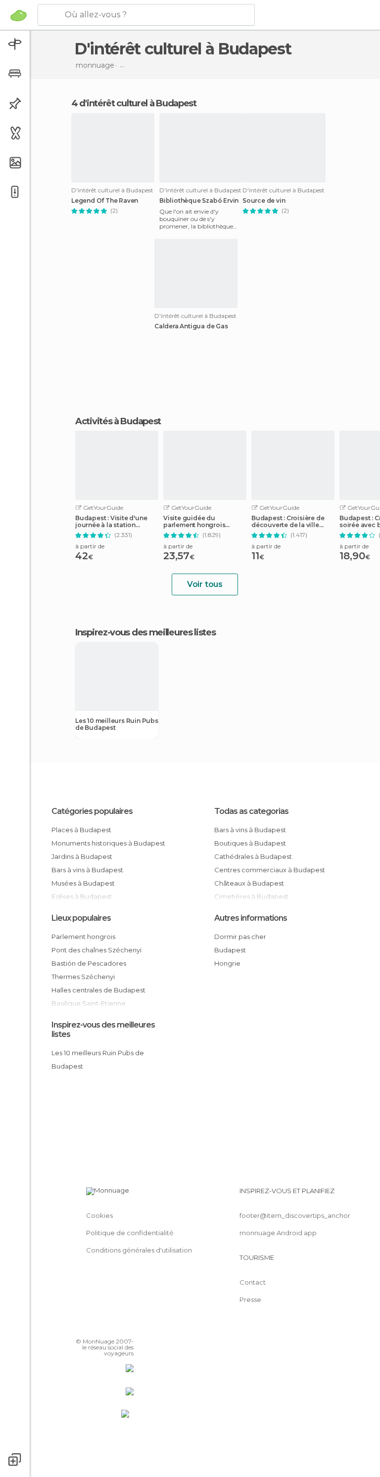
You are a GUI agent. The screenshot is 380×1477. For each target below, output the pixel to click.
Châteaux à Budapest (249, 883)
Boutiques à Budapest (250, 843)
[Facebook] (88, 1327)
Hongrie (227, 963)
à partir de (89, 546)
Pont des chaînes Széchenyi (96, 950)
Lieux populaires (81, 918)
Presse (250, 1299)
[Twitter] (101, 1327)
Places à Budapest (81, 830)
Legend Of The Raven (104, 200)
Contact (252, 1282)
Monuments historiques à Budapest (108, 843)
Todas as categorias (251, 811)
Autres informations (250, 918)
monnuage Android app (278, 1233)
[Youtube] (127, 1327)
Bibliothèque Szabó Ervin (198, 200)
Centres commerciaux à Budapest (269, 870)
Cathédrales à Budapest (253, 856)
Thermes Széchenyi (83, 977)
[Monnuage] (18, 15)
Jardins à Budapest (81, 856)
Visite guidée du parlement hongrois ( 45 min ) (194, 522)
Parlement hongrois (83, 936)
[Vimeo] (114, 1327)
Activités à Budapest (118, 421)
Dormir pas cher (240, 936)
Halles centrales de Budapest (98, 990)
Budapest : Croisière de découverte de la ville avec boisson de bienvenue (287, 522)
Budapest (230, 950)
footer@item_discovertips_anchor (294, 1215)
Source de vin (263, 200)
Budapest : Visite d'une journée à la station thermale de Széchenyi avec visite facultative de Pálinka (114, 522)
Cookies (99, 1215)
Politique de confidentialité (130, 1233)
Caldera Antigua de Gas (191, 326)
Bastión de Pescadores (88, 963)
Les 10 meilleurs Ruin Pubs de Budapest (116, 724)
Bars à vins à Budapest (87, 870)
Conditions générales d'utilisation (139, 1250)
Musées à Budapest (83, 883)
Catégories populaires (92, 811)
